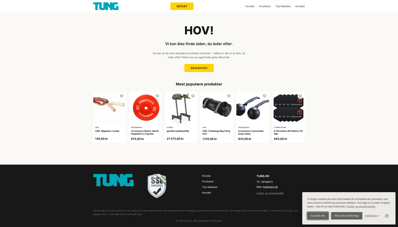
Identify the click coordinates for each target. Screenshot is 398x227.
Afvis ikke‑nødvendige (346, 215)
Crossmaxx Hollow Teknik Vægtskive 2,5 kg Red (145, 132)
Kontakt (300, 6)
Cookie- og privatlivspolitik (270, 193)
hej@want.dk (270, 186)
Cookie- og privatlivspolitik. (361, 206)
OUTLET (182, 6)
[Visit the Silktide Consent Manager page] (387, 216)
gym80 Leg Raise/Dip (178, 131)
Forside (250, 6)
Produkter (265, 6)
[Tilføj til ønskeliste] (121, 96)
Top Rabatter (283, 6)
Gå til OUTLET (199, 68)
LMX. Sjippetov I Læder (107, 131)
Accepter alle (318, 215)
